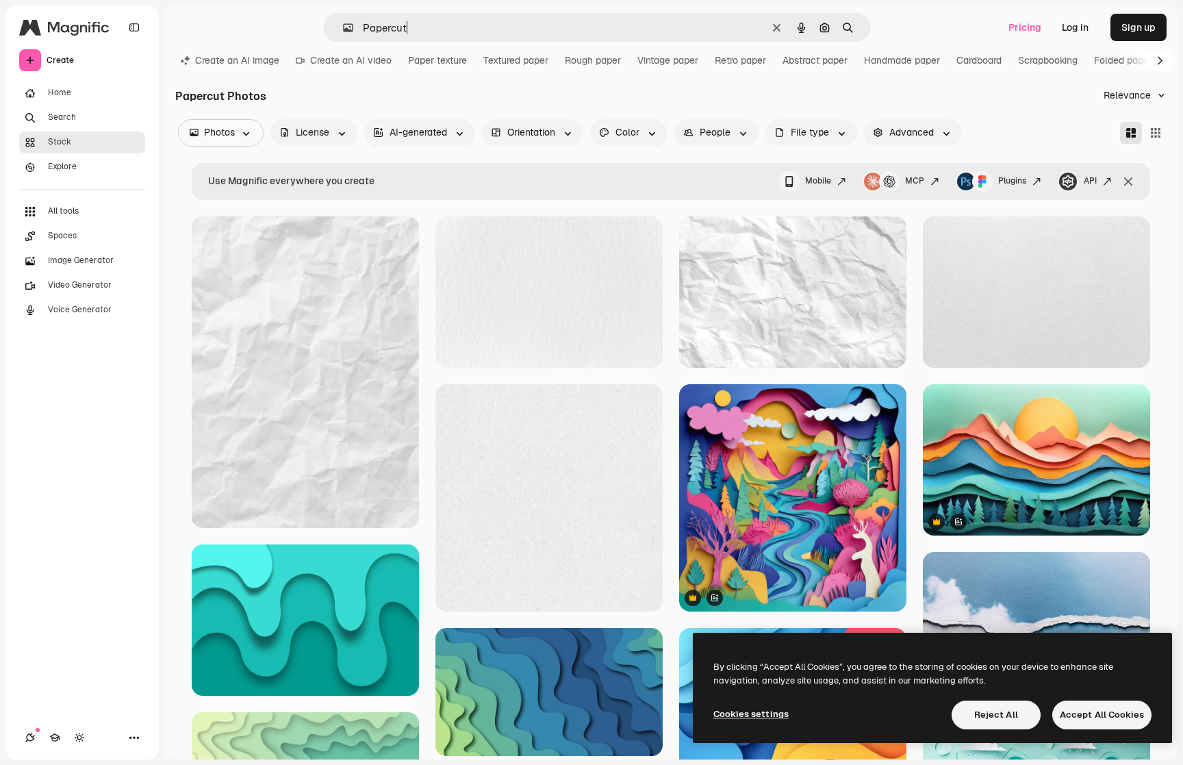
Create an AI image (237, 60)
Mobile (818, 180)
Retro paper (740, 60)
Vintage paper (667, 60)
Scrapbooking (1048, 60)
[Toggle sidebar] (134, 27)
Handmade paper (902, 60)
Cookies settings (751, 714)
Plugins (1012, 180)
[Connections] (30, 738)
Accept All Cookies (1102, 714)
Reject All (996, 714)
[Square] (1156, 133)
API (1090, 180)
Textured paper (515, 60)
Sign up (1138, 27)
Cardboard (979, 60)
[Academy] (55, 738)
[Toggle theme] (79, 738)
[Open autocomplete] (342, 28)
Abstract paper (815, 60)
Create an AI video (351, 60)
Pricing (1024, 27)
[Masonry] (1131, 133)
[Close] (1128, 181)
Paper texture (437, 60)
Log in (1075, 27)
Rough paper (593, 60)
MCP (914, 180)
